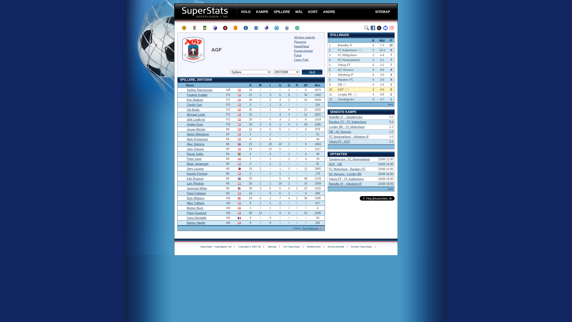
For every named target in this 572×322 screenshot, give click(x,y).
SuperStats (206, 12)
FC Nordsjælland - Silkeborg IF (349, 136)
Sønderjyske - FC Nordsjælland (349, 159)
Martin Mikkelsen (198, 134)
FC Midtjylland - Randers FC (347, 169)
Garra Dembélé (196, 218)
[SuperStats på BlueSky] (385, 28)
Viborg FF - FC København (346, 179)
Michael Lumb (196, 114)
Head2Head (301, 46)
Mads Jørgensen (197, 163)
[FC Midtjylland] (227, 28)
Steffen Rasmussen (199, 90)
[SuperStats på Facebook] (373, 28)
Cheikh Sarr (194, 104)
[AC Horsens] (186, 28)
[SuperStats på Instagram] (391, 28)
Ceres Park (301, 59)
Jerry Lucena (195, 168)
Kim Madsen (195, 100)
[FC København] (217, 28)
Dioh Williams (195, 198)
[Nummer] (181, 85)
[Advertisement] (147, 88)
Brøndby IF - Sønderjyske (345, 117)
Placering (300, 42)
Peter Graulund (196, 213)
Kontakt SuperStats (361, 246)
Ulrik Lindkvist (196, 119)
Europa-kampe (303, 51)
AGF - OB (335, 164)
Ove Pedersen (310, 228)
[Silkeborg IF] (278, 28)
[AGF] (196, 28)
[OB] (258, 28)
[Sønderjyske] (289, 28)
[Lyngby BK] (248, 28)
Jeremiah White (197, 188)
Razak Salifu (195, 154)
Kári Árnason (195, 178)
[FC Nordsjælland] (237, 28)
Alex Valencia (195, 144)
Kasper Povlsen (197, 173)
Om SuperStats (291, 246)
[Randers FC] (268, 28)
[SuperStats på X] (379, 28)
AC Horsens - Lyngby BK (345, 174)
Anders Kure (195, 124)
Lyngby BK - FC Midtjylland (346, 127)
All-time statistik (304, 37)
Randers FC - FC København (347, 122)
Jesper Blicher (196, 129)
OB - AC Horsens (340, 131)
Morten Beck (195, 208)
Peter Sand (194, 159)
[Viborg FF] (299, 28)
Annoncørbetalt (336, 246)
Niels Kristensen (197, 139)
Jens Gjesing (195, 149)
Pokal (297, 55)
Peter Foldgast (196, 193)
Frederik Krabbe (197, 95)
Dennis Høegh (196, 223)
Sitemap (272, 246)
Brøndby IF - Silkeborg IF (345, 184)
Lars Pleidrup (195, 183)
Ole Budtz (193, 109)
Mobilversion (314, 246)
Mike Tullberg (195, 203)
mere (390, 104)
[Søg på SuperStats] (366, 28)
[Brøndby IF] (206, 28)
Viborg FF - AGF (339, 141)
